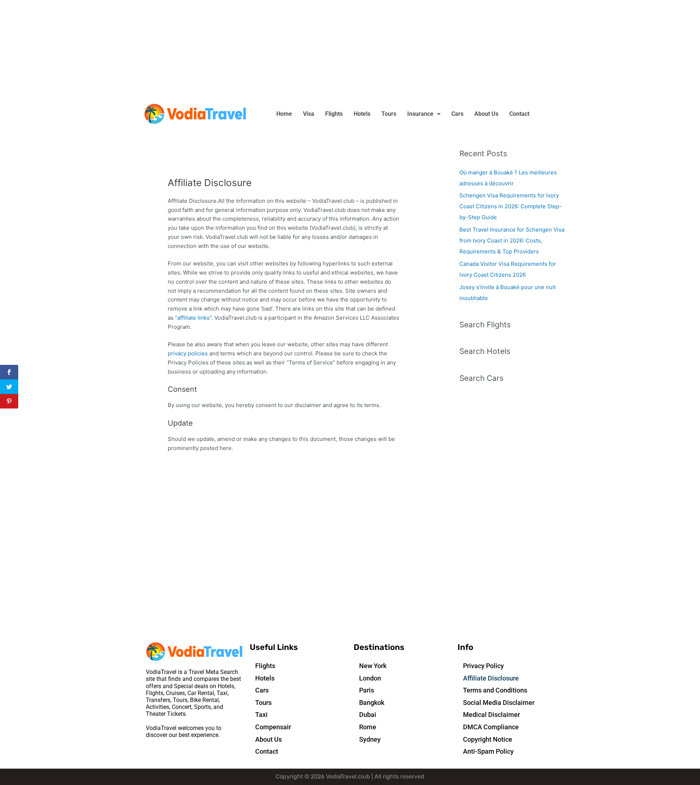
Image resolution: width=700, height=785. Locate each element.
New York (372, 666)
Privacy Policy (483, 666)
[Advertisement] (219, 51)
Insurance (420, 113)
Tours (388, 113)
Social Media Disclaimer (498, 702)
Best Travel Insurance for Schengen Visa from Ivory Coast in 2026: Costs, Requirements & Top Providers (511, 240)
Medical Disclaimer (491, 714)
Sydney (370, 739)
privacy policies (188, 353)
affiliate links (193, 317)
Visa (308, 113)
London (370, 678)
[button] (424, 114)
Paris (366, 690)
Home (284, 113)
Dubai (367, 714)
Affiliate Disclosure (491, 678)
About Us (486, 113)
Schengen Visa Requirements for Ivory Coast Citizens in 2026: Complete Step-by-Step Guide (510, 206)
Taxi (261, 714)
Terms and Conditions (495, 690)
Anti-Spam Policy (488, 751)
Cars (457, 113)
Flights (334, 113)
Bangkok (371, 702)
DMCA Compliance (491, 727)
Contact (519, 113)
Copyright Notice (487, 739)
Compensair (273, 727)
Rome (367, 727)
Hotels (362, 113)
